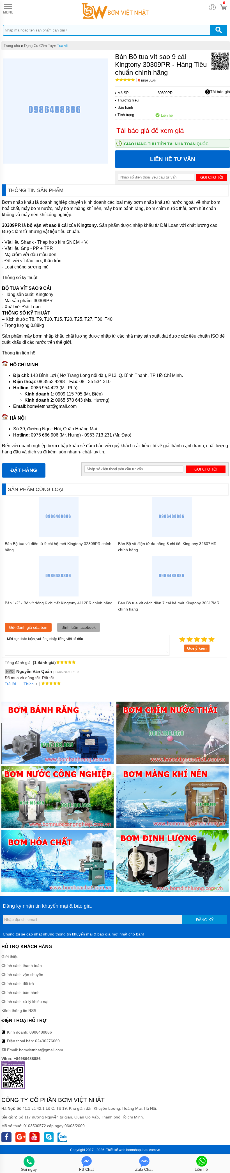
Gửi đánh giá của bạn (28, 627)
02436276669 (47, 1041)
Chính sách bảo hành (20, 992)
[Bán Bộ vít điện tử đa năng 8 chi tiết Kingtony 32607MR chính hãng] (172, 536)
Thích (29, 684)
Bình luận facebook (78, 627)
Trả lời (10, 683)
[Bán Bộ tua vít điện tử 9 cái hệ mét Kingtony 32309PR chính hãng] (59, 536)
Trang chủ (12, 46)
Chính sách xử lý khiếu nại (24, 1001)
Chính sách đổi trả (17, 983)
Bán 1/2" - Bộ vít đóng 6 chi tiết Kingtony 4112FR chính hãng (58, 603)
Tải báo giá (220, 91)
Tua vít (62, 46)
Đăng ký (204, 919)
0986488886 (40, 1032)
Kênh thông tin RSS (18, 1010)
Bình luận (147, 80)
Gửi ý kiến (197, 648)
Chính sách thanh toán (21, 965)
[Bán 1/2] (59, 595)
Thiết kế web (115, 1150)
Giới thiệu (10, 956)
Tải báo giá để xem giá (150, 130)
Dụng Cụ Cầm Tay (39, 46)
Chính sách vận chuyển (22, 974)
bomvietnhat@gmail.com (41, 1050)
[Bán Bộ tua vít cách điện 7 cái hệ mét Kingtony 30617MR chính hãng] (172, 595)
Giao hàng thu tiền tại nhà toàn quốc (166, 144)
